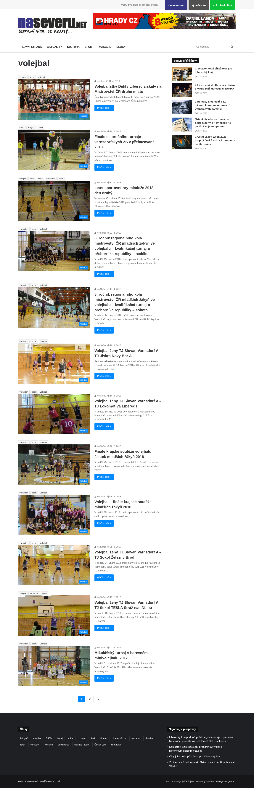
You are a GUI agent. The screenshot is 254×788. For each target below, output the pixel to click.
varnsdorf (50, 179)
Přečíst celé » (104, 108)
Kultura (73, 46)
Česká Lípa (100, 744)
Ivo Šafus (101, 131)
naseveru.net (176, 5)
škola (40, 127)
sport (32, 77)
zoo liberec (63, 744)
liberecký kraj (119, 738)
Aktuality (54, 46)
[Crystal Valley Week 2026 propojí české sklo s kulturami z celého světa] (182, 142)
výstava (49, 744)
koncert (82, 738)
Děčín (49, 738)
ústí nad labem (81, 744)
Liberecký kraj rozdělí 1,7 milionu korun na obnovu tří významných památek (212, 105)
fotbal (40, 179)
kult (93, 738)
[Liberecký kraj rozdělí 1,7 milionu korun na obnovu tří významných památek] (182, 107)
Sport (89, 46)
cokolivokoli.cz (222, 5)
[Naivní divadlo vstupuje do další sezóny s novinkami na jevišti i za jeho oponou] (182, 124)
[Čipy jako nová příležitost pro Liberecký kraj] (182, 74)
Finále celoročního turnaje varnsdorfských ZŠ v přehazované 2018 (124, 142)
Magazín (105, 46)
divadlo (37, 738)
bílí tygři (24, 738)
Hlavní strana (31, 46)
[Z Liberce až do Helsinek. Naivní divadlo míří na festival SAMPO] (182, 90)
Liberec (23, 77)
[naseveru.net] (52, 26)
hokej (60, 738)
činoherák (116, 744)
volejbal (41, 77)
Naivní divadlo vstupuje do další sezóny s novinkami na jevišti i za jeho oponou (213, 123)
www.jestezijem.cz (226, 781)
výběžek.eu (199, 5)
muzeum (135, 738)
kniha (70, 738)
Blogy (121, 46)
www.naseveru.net (28, 781)
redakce (100, 81)
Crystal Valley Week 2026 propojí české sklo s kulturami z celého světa (215, 140)
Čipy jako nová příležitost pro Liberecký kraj (194, 756)
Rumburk (150, 738)
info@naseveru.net (50, 781)
